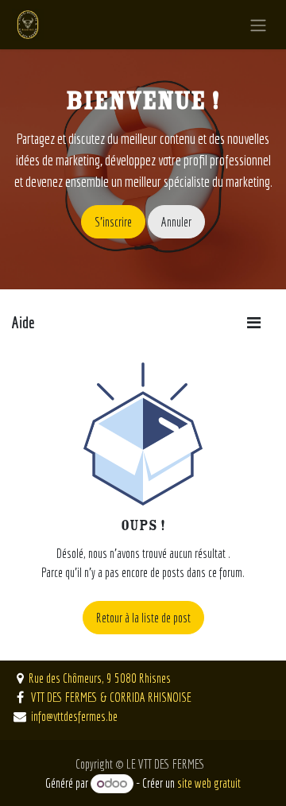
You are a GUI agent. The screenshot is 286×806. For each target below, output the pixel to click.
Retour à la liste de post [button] (143, 617)
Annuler (176, 222)
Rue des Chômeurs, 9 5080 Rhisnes (100, 678)
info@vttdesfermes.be (74, 716)
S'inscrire (113, 222)
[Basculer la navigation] (258, 24)
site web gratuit (209, 783)
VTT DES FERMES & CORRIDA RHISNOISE (110, 697)
